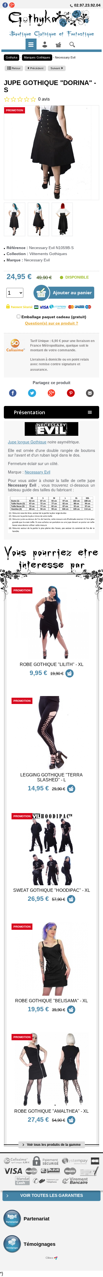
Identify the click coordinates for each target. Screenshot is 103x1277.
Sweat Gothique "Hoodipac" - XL (51, 890)
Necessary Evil (65, 57)
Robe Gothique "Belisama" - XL (51, 1000)
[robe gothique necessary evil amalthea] (51, 1069)
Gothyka (11, 57)
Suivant (55, 68)
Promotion (14, 110)
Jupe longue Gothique (27, 442)
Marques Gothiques (37, 57)
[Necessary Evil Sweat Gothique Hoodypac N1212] (51, 848)
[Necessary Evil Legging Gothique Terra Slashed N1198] (51, 733)
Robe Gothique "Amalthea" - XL (51, 1111)
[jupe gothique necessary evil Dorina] (14, 219)
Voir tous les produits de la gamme (53, 1145)
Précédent (36, 68)
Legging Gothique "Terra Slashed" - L (51, 777)
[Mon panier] (58, 44)
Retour (15, 68)
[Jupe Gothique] (51, 153)
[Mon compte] (44, 44)
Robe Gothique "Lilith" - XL (51, 664)
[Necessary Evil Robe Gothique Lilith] (51, 622)
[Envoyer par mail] (90, 392)
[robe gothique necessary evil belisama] (51, 959)
